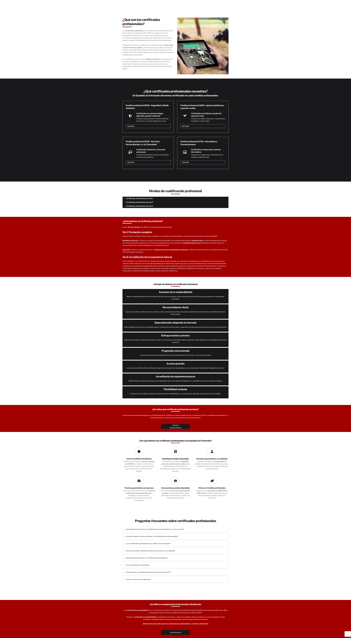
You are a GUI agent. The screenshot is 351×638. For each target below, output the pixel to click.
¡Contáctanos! (175, 632)
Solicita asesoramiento (175, 426)
